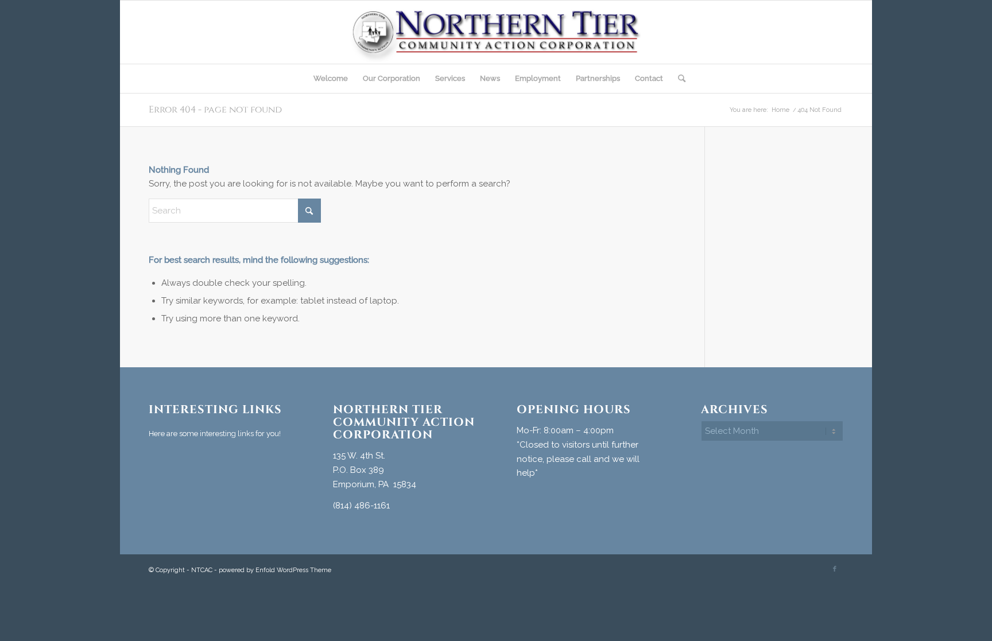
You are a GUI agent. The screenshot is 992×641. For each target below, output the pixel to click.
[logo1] (496, 32)
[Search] (678, 78)
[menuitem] (330, 78)
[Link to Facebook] (834, 569)
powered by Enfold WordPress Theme (275, 570)
